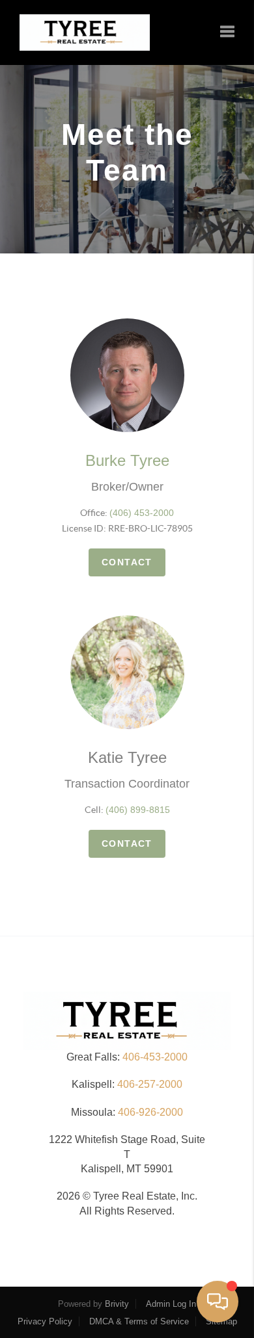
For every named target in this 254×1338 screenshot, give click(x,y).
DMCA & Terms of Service (139, 1321)
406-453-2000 (155, 1056)
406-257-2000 (149, 1084)
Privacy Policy (45, 1321)
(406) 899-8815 (138, 809)
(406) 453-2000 (141, 513)
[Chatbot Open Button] (217, 1301)
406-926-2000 (150, 1112)
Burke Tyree (127, 460)
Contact (127, 562)
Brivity (117, 1304)
